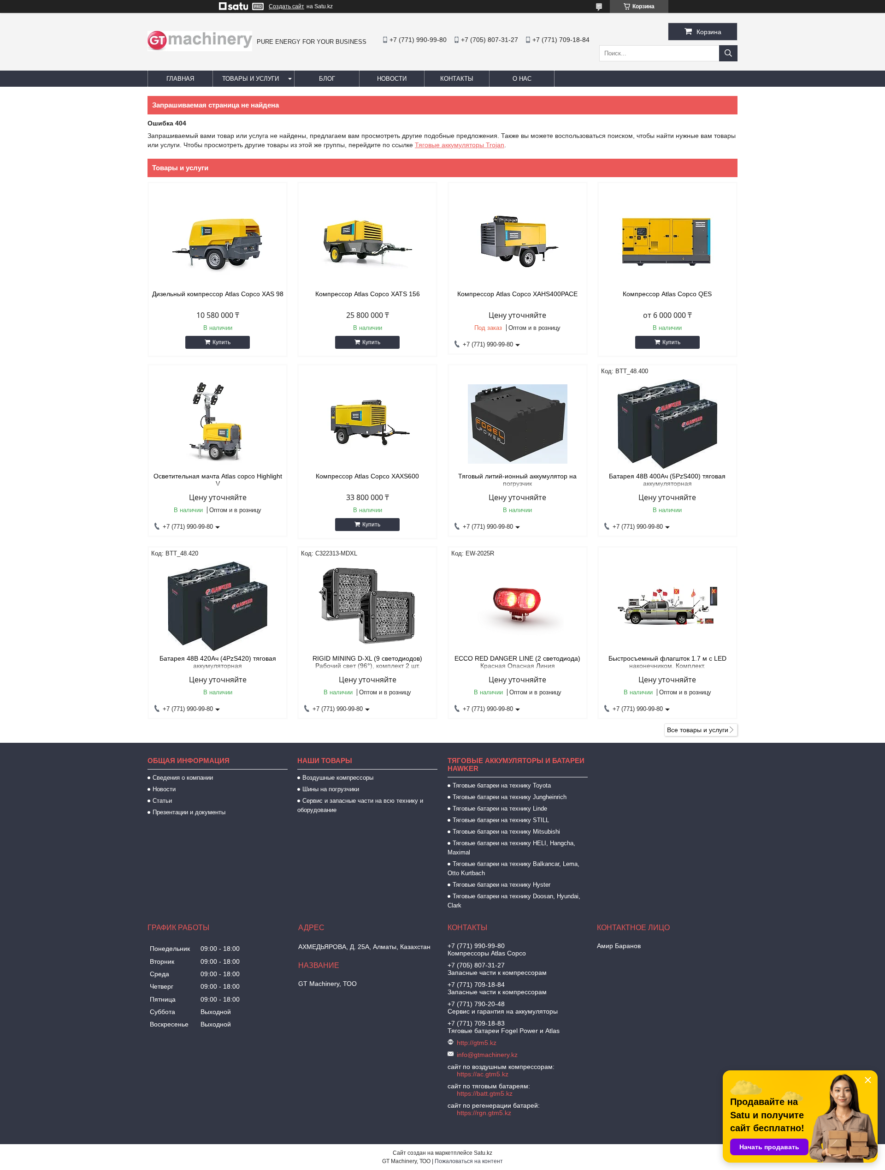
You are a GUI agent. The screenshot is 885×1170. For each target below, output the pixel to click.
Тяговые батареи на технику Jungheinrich (509, 797)
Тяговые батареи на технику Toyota (502, 785)
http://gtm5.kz (476, 1042)
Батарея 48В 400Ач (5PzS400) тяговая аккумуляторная (667, 479)
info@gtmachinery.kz (487, 1054)
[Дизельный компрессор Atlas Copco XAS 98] (217, 242)
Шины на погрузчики (330, 789)
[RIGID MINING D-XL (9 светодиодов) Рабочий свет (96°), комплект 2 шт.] (367, 606)
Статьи (162, 800)
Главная (180, 78)
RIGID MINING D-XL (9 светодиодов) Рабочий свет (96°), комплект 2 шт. (367, 662)
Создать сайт (286, 6)
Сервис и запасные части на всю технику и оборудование (360, 805)
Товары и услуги (250, 78)
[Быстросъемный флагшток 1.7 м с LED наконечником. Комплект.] (667, 606)
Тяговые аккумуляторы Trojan (459, 145)
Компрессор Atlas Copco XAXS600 (367, 476)
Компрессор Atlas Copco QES (667, 294)
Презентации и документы (189, 812)
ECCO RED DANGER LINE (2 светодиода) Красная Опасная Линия (517, 662)
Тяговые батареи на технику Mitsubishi (506, 831)
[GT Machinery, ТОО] (200, 49)
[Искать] (728, 53)
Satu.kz (483, 1153)
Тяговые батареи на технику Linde (500, 808)
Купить (221, 342)
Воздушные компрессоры (337, 777)
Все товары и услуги (697, 730)
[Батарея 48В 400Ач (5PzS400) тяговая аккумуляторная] (667, 424)
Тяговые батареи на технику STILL (501, 820)
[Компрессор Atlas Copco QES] (667, 242)
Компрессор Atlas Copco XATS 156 (367, 294)
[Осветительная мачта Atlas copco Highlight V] (217, 424)
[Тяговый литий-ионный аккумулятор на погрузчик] (517, 424)
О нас (522, 78)
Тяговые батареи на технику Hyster (501, 884)
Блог (327, 78)
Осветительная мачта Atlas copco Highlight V (217, 479)
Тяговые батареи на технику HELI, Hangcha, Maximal (511, 848)
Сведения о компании (183, 777)
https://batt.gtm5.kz (485, 1093)
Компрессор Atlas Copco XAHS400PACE (517, 294)
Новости (392, 78)
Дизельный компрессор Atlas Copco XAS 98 (217, 294)
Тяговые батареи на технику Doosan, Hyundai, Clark (514, 901)
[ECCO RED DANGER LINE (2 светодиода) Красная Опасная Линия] (517, 606)
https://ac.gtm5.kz (482, 1074)
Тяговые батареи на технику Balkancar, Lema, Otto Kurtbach (513, 868)
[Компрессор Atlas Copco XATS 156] (367, 242)
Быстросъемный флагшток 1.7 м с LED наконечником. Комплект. (667, 662)
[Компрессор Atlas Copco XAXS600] (367, 424)
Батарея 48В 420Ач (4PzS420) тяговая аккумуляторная (217, 662)
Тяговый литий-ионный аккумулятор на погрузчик (517, 479)
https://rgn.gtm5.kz (484, 1112)
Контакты (456, 78)
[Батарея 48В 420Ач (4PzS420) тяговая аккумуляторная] (217, 606)
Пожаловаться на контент (469, 1161)
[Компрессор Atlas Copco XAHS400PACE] (517, 242)
